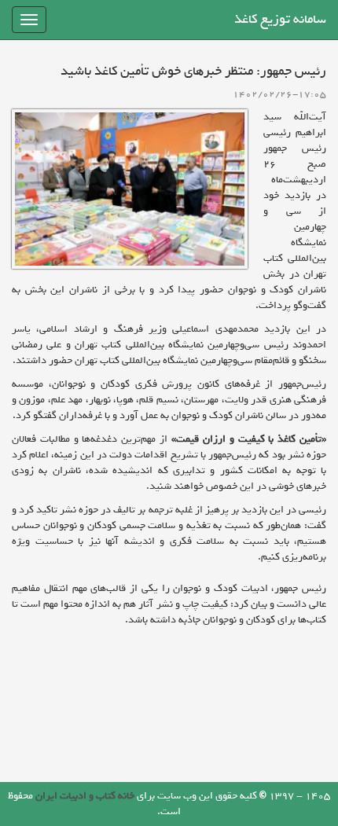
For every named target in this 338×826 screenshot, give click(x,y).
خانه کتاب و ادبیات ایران (84, 795)
